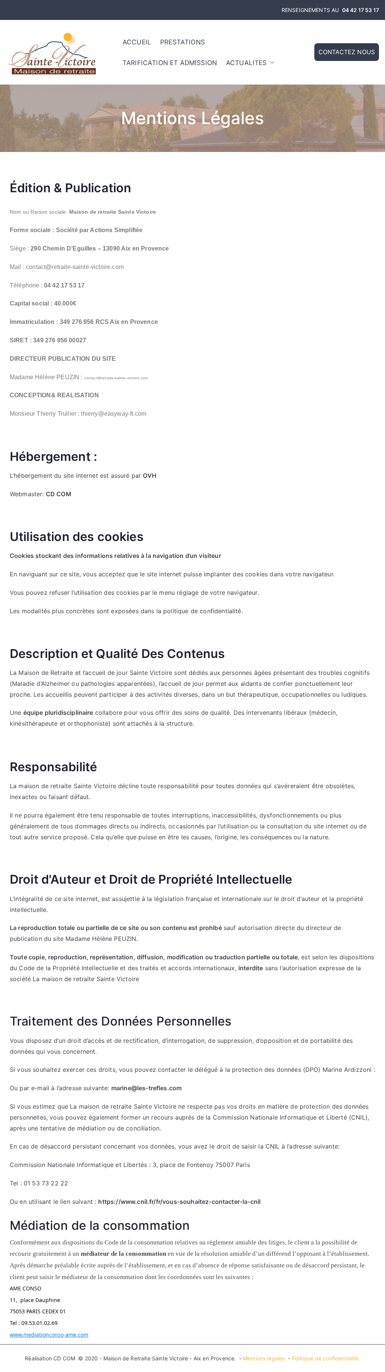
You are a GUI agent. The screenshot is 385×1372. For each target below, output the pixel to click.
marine (121, 1088)
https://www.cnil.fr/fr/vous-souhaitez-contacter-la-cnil (179, 1201)
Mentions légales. (264, 1358)
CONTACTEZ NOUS (346, 52)
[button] (270, 62)
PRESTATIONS (182, 42)
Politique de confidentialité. (326, 1358)
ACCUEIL (137, 42)
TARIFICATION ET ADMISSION (170, 63)
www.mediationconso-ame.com (49, 1334)
